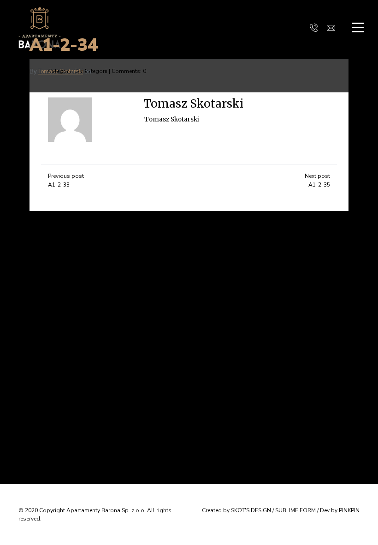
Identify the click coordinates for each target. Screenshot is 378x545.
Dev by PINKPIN (340, 510)
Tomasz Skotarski (60, 71)
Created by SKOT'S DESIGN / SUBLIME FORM (259, 510)
